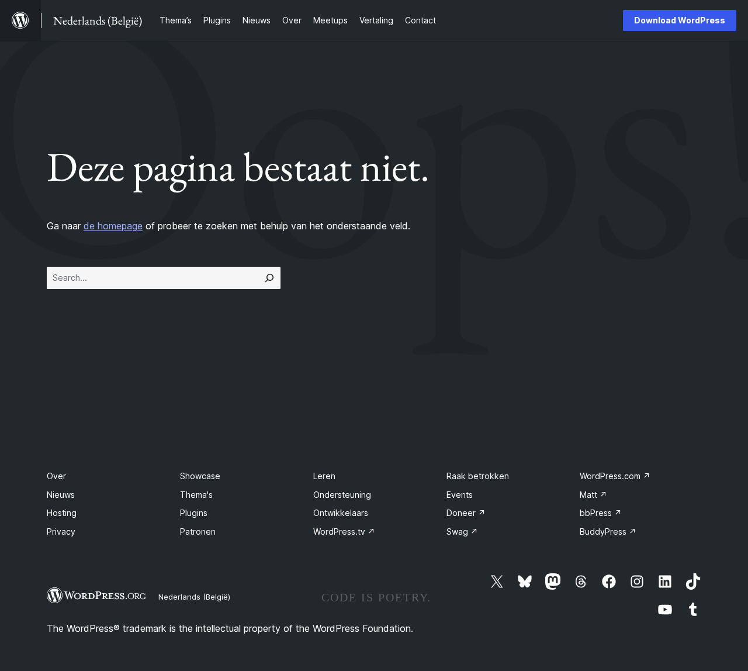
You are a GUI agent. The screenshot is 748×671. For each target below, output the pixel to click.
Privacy (61, 531)
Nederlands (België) (194, 596)
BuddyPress (608, 531)
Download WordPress (679, 20)
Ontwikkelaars (340, 513)
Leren (324, 476)
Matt (593, 495)
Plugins (193, 513)
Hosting (62, 513)
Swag (462, 531)
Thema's (196, 495)
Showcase (200, 476)
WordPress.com (615, 476)
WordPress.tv (344, 531)
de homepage (113, 226)
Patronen (198, 531)
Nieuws (61, 495)
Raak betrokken (477, 476)
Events (459, 495)
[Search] (269, 278)
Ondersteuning (342, 495)
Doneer (466, 513)
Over (56, 476)
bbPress (601, 513)
